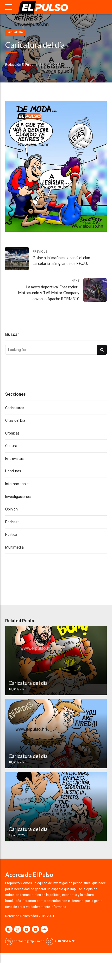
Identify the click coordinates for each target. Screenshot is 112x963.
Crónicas (12, 433)
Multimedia (14, 547)
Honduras (13, 471)
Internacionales (17, 484)
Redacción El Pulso (19, 65)
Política (11, 534)
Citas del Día (15, 420)
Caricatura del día (28, 683)
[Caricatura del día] (55, 660)
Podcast (12, 522)
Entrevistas (14, 458)
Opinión (11, 509)
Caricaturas (15, 32)
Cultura (11, 446)
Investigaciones (18, 497)
